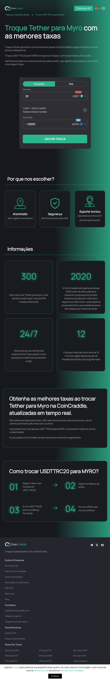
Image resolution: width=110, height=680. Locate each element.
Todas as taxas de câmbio (17, 15)
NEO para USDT (80, 650)
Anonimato (20, 214)
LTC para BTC (11, 661)
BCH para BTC (80, 655)
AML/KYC (9, 588)
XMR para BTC (11, 655)
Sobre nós (9, 593)
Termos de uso (41, 670)
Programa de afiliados (15, 638)
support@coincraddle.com (17, 610)
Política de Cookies (14, 576)
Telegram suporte (13, 616)
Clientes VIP (83, 8)
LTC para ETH (45, 650)
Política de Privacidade (15, 571)
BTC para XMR (45, 655)
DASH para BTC (12, 650)
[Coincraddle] (15, 8)
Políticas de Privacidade (71, 670)
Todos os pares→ (81, 661)
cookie (16, 667)
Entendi (55, 676)
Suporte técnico (89, 211)
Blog (7, 599)
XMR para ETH (45, 661)
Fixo (71, 84)
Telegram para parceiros (16, 621)
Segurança (55, 214)
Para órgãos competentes (17, 582)
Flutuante (39, 84)
